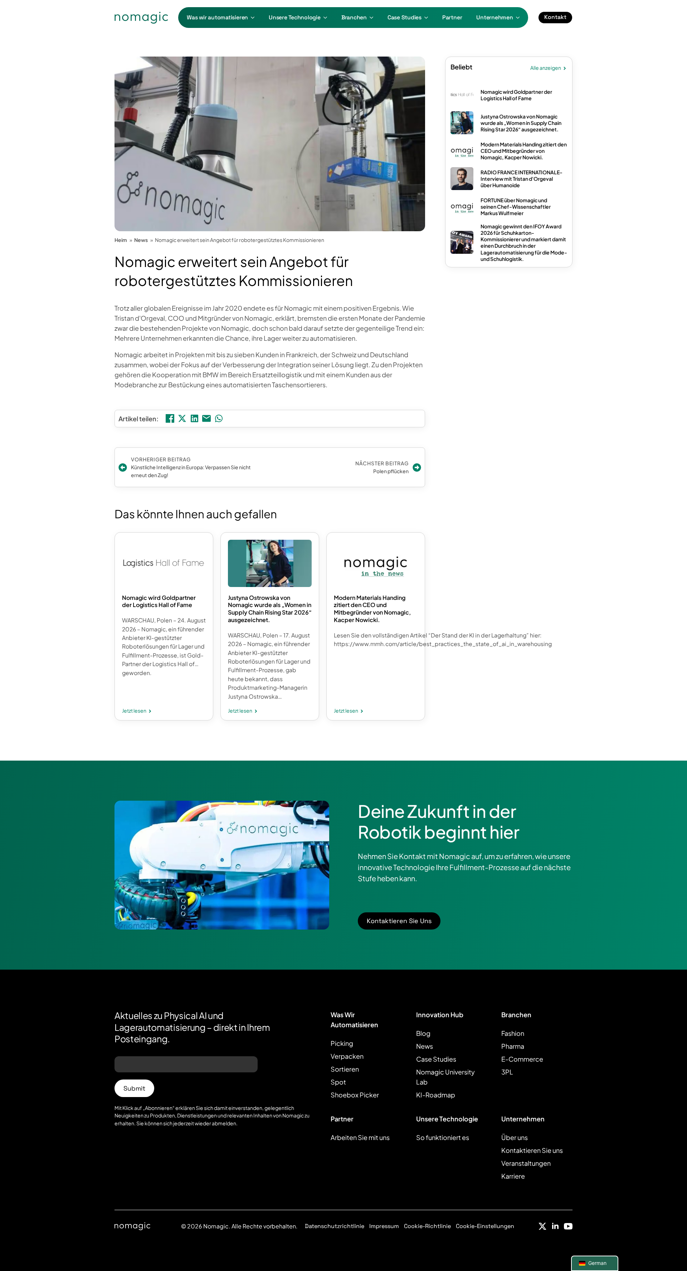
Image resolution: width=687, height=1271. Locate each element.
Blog (423, 1033)
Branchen (354, 17)
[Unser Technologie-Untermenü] (327, 17)
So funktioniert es (442, 1137)
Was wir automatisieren (217, 17)
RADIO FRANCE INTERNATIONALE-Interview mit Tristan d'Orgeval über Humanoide (521, 178)
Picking (342, 1043)
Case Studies (405, 17)
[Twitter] (542, 1226)
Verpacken (347, 1056)
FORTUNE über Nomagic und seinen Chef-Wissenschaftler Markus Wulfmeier (516, 206)
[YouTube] (568, 1226)
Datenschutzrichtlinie (334, 1226)
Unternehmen (494, 17)
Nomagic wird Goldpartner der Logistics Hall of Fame (159, 601)
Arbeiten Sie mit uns (360, 1137)
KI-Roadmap (435, 1095)
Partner (452, 17)
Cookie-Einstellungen (485, 1226)
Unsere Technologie (295, 17)
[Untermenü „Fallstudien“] (428, 17)
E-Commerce (522, 1059)
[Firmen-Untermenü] (520, 17)
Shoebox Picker (355, 1095)
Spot (338, 1082)
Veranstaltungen (526, 1163)
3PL (507, 1072)
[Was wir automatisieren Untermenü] (255, 17)
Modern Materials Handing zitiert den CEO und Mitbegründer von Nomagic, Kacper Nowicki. (372, 609)
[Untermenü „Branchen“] (373, 17)
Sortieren (345, 1069)
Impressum (384, 1226)
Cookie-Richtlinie (427, 1226)
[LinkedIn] (555, 1226)
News (424, 1046)
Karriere (513, 1176)
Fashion (512, 1033)
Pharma (512, 1046)
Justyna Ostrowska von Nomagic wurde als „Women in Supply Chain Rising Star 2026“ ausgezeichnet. (270, 609)
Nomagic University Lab (445, 1077)
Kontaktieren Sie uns (532, 1150)
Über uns (514, 1137)
